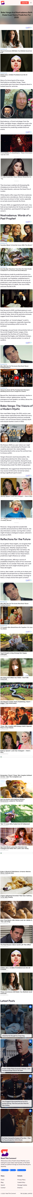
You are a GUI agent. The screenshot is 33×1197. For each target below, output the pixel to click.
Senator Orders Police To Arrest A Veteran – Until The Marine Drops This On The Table (16, 1069)
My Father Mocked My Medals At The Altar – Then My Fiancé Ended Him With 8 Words (16, 1139)
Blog (2, 1182)
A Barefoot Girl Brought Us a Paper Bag (13, 1036)
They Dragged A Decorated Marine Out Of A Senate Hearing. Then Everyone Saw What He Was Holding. (15, 1103)
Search (3, 1185)
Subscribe (24, 2)
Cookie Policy (21, 1182)
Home (2, 1179)
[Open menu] (31, 2)
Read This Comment (8, 1158)
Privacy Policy (21, 1179)
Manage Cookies (22, 1185)
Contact (3, 1187)
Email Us (19, 1187)
